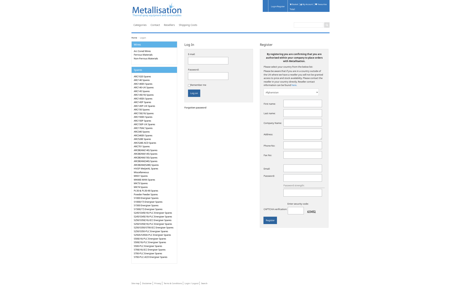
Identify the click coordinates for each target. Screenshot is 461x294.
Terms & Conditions (173, 283)
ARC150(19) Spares (144, 113)
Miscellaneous (141, 172)
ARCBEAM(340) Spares (145, 161)
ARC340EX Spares (143, 135)
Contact (155, 25)
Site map (135, 283)
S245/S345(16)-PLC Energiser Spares (153, 212)
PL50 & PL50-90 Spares (146, 190)
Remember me (198, 84)
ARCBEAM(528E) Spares (146, 165)
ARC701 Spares (142, 146)
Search (204, 283)
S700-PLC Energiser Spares (148, 253)
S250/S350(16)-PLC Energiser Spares (153, 223)
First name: (270, 103)
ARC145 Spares (142, 91)
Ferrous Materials (143, 54)
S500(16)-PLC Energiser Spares (150, 238)
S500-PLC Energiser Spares (148, 246)
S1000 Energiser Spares (146, 198)
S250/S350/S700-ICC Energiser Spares (153, 227)
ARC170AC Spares (143, 128)
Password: (193, 69)
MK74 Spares (141, 187)
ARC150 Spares (142, 109)
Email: (267, 168)
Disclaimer (147, 283)
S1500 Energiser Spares (146, 205)
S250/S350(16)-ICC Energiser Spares (152, 220)
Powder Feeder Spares (146, 194)
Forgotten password (195, 107)
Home (134, 37)
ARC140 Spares (142, 80)
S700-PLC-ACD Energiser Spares (150, 257)
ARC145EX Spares (143, 98)
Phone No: (269, 145)
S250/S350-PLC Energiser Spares (151, 231)
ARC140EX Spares (143, 83)
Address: (268, 134)
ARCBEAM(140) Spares (145, 150)
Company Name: (273, 123)
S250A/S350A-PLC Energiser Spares (152, 234)
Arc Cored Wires (142, 51)
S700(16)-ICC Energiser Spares (149, 249)
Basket (295, 4)
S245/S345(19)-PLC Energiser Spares (153, 216)
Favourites (322, 4)
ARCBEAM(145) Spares (145, 153)
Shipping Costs (188, 25)
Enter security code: (297, 203)
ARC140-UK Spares (144, 87)
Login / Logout (192, 283)
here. (294, 85)
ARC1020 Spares (142, 76)
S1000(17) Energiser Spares (148, 201)
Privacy (157, 283)
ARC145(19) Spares (144, 94)
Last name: (269, 113)
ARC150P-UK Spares (144, 124)
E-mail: (191, 54)
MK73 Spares (141, 183)
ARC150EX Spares (143, 116)
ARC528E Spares (142, 139)
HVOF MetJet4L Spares (146, 168)
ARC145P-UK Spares (144, 106)
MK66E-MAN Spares (144, 179)
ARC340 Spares (142, 131)
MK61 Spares (141, 175)
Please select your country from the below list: (288, 66)
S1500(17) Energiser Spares (148, 209)
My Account (307, 4)
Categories (140, 25)
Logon (143, 37)
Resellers (169, 25)
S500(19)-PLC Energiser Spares (150, 242)
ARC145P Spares (142, 102)
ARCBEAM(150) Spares (145, 157)
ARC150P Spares (142, 120)
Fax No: (268, 155)
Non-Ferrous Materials (146, 58)
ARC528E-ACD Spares (145, 142)
